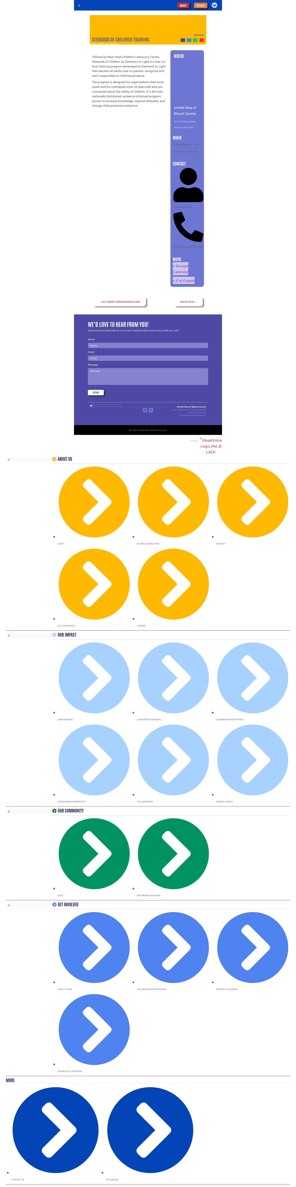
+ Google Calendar (180, 268)
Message (93, 365)
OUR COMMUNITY (71, 810)
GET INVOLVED (68, 904)
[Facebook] (145, 410)
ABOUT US (65, 458)
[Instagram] (151, 410)
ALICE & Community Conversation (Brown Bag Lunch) (121, 301)
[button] (183, 40)
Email (91, 352)
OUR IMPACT (67, 634)
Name (91, 340)
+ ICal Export (184, 280)
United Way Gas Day (187, 301)
